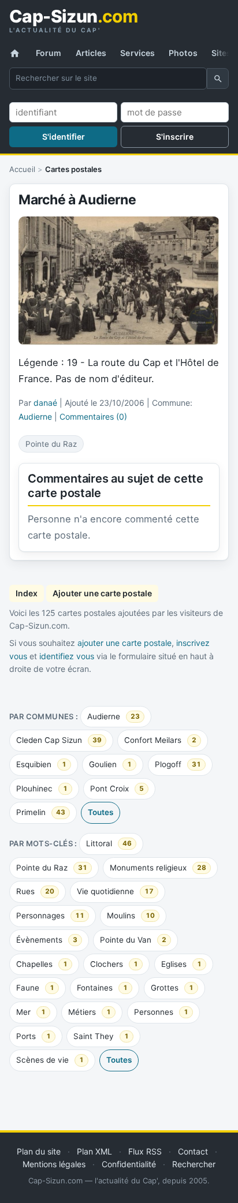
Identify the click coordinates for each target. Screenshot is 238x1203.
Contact (193, 1151)
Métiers (89, 1012)
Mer (31, 1012)
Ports (33, 1036)
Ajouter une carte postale (102, 593)
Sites (221, 53)
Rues (35, 891)
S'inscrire (175, 136)
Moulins (131, 915)
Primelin (40, 812)
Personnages (50, 915)
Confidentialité (129, 1164)
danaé (45, 403)
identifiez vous (66, 656)
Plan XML (94, 1151)
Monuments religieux (158, 867)
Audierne (113, 716)
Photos (183, 53)
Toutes (100, 812)
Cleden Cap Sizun (59, 740)
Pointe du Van (133, 939)
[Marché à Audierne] (119, 280)
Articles (91, 53)
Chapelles (42, 964)
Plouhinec (42, 788)
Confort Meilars (160, 740)
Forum (49, 53)
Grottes (172, 987)
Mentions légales (54, 1164)
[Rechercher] (218, 78)
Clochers (114, 964)
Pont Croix (117, 788)
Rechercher (193, 1164)
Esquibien (41, 764)
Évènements (46, 939)
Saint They (101, 1036)
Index (27, 593)
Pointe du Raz (51, 867)
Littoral (109, 843)
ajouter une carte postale (124, 643)
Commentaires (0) (93, 416)
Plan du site (39, 1151)
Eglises (181, 964)
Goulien (110, 764)
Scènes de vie (50, 1059)
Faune (35, 987)
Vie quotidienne (115, 891)
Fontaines (102, 987)
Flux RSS (145, 1151)
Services (137, 53)
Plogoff (178, 764)
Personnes (161, 1012)
